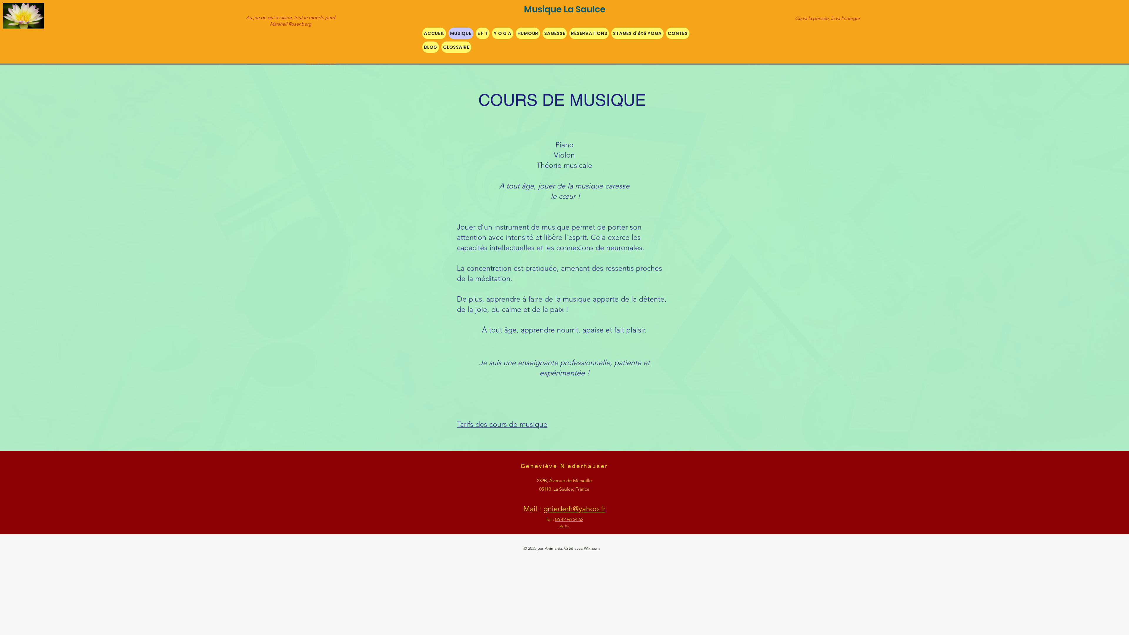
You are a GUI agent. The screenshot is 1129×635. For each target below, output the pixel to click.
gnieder (556, 508)
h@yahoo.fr (587, 508)
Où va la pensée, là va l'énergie (827, 18)
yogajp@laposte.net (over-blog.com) (321, 64)
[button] (483, 33)
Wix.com (592, 548)
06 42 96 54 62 (569, 519)
